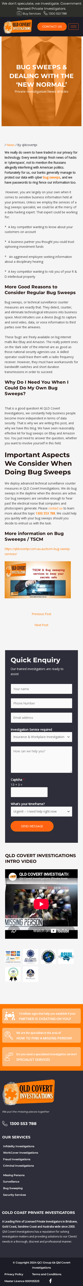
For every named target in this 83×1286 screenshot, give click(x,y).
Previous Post (41, 614)
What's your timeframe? (28, 804)
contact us (55, 508)
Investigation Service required (31, 729)
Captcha (18, 779)
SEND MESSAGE (32, 826)
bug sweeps (51, 177)
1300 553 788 (45, 513)
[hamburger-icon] (74, 26)
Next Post (41, 625)
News (11, 145)
